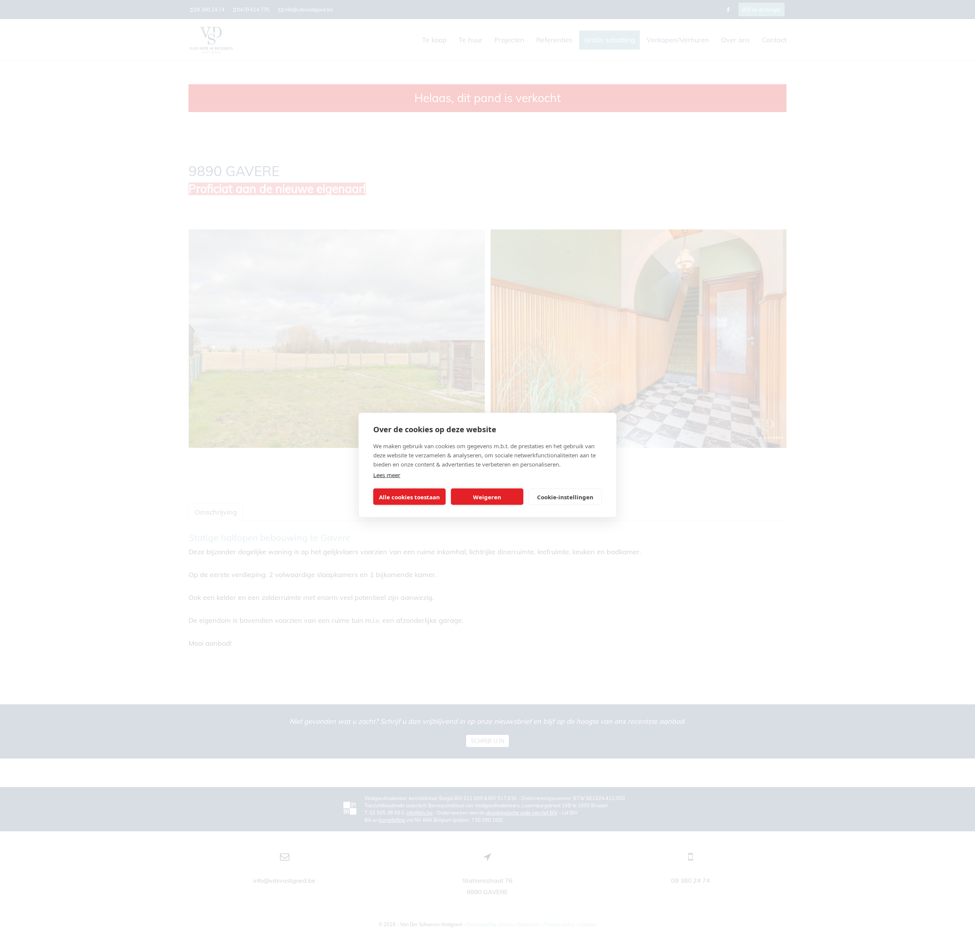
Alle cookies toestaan (409, 496)
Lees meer (386, 475)
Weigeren (487, 496)
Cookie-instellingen (565, 496)
